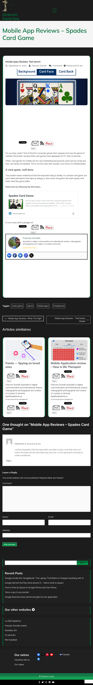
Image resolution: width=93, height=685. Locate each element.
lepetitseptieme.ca (30, 248)
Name (5, 517)
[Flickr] (20, 255)
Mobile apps (43, 306)
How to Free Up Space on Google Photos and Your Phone (30, 587)
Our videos (19, 664)
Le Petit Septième (13, 621)
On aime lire (10, 635)
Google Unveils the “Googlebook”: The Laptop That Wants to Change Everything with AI (44, 578)
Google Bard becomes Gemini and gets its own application (31, 597)
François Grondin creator (16, 626)
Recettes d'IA (11, 630)
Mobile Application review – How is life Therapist (68, 365)
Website (6, 530)
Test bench (35, 61)
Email (51, 517)
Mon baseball (11, 640)
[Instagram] (26, 255)
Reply (8, 461)
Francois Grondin (39, 66)
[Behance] (9, 255)
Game (30, 306)
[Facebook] (15, 255)
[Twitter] (31, 255)
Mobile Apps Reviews (16, 61)
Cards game (17, 306)
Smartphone (58, 306)
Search (82, 563)
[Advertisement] (46, 123)
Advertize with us (22, 660)
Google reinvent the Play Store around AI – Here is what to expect (34, 583)
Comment (7, 483)
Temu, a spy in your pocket (17, 592)
